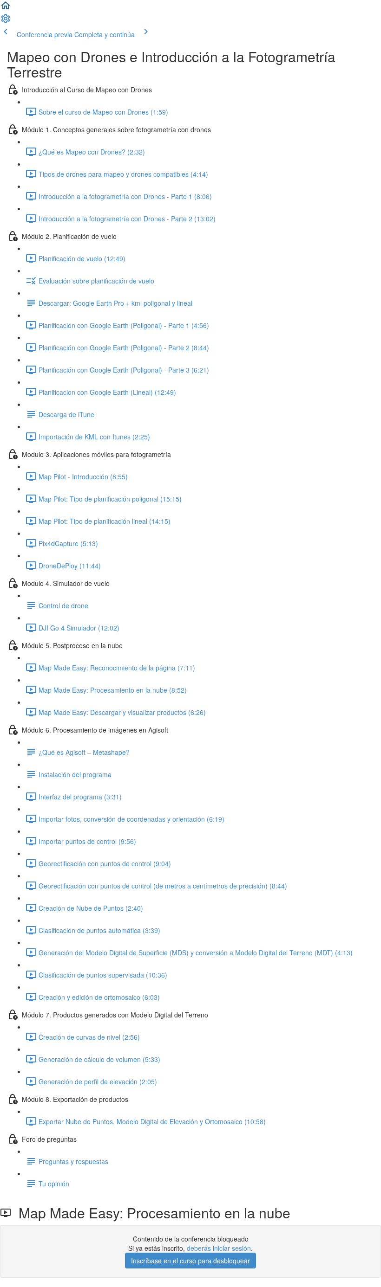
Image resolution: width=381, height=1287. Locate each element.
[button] (5, 8)
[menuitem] (5, 21)
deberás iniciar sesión (219, 1248)
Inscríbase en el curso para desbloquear (190, 1260)
